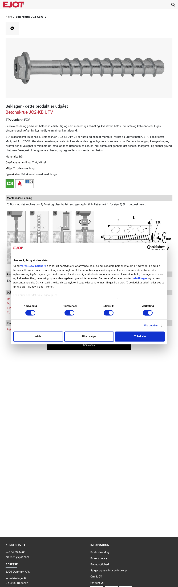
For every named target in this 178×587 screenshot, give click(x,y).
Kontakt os (97, 582)
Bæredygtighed (99, 564)
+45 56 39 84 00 (15, 552)
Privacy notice (98, 558)
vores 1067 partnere (33, 265)
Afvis (38, 336)
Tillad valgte (89, 336)
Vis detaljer (151, 325)
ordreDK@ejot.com (17, 557)
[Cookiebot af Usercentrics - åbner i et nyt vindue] (149, 247)
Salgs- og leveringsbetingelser (108, 570)
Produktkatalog (99, 552)
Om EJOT (96, 576)
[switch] (69, 313)
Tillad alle (140, 336)
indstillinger (139, 278)
